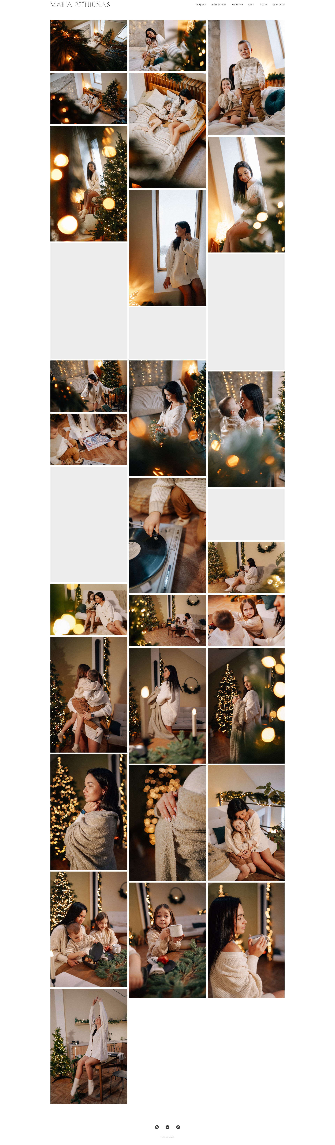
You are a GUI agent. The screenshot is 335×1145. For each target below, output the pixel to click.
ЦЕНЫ (251, 4)
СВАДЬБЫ (201, 4)
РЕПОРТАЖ (238, 4)
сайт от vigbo (167, 1137)
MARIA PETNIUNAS (80, 5)
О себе (264, 4)
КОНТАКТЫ (279, 4)
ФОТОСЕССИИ (219, 4)
